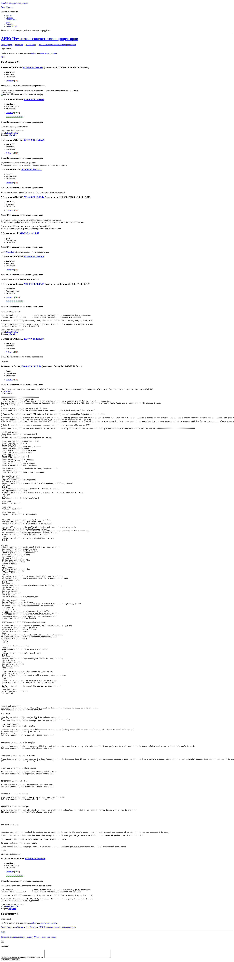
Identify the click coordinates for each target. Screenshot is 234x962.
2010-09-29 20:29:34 (31, 366)
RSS (3, 57)
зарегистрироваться (48, 53)
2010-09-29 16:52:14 (33, 67)
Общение (19, 45)
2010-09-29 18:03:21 (31, 169)
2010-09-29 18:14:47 (28, 233)
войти (33, 53)
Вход (8, 22)
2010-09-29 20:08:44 (34, 339)
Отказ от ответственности (45, 937)
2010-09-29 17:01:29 (34, 99)
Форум (9, 15)
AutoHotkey (31, 45)
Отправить (15, 960)
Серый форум (6, 7)
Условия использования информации (16, 937)
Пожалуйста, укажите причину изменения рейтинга (22, 957)
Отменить (5, 960)
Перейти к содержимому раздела (14, 3)
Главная (9, 24)
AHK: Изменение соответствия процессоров (39, 38)
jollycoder (12, 135)
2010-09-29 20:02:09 (34, 284)
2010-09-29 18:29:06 (34, 256)
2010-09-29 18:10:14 (34, 197)
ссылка (7, 391)
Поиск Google (11, 26)
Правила (9, 18)
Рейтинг (9, 81)
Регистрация (11, 20)
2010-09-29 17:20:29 (34, 140)
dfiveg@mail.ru (12, 133)
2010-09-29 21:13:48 (35, 858)
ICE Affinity (10, 252)
